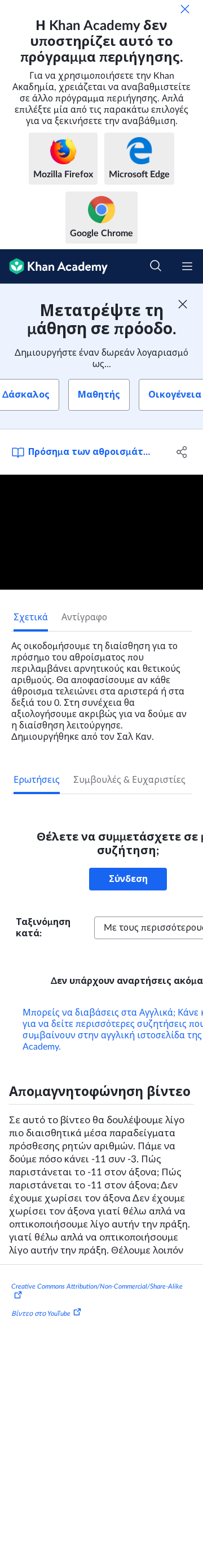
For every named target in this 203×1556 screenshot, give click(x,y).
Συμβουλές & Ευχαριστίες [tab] (129, 780)
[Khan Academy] (54, 266)
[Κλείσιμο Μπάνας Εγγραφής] (182, 304)
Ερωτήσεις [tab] (37, 780)
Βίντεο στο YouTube (40, 1313)
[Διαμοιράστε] (182, 452)
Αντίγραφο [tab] (84, 617)
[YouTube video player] (101, 532)
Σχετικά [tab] (31, 617)
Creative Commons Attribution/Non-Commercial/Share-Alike (97, 1286)
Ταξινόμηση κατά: (43, 928)
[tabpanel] (101, 687)
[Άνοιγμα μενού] (187, 266)
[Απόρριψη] (185, 9)
